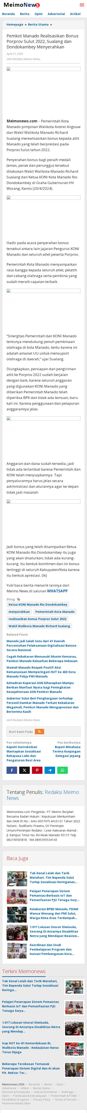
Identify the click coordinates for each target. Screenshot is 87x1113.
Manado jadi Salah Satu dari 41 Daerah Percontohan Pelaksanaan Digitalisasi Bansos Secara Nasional (41, 645)
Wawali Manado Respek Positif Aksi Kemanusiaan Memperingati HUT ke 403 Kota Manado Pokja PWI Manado (41, 671)
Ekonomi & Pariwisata (16, 1092)
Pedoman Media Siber (16, 1103)
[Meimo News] (21, 5)
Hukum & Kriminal (45, 1092)
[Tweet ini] (24, 770)
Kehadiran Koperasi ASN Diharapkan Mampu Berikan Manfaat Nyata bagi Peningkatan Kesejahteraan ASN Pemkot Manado (40, 687)
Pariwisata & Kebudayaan (30, 1096)
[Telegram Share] (50, 770)
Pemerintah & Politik (64, 1096)
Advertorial (9, 1088)
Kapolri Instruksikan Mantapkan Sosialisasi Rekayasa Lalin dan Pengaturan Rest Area (24, 751)
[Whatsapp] (62, 770)
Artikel (25, 1088)
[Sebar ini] (12, 770)
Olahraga (67, 1092)
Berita (48, 1084)
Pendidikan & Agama (15, 1099)
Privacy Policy (41, 1099)
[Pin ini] (37, 770)
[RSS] (39, 731)
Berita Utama (41, 1088)
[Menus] (82, 5)
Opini (59, 1084)
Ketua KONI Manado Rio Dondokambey (38, 604)
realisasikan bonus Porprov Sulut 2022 (37, 619)
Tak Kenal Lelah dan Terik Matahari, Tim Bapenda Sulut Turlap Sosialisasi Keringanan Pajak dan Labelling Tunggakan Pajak (54, 882)
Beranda (34, 1084)
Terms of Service (65, 1099)
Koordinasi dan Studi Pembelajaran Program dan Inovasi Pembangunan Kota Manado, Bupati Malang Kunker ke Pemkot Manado (53, 954)
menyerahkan (19, 612)
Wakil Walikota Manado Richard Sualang (39, 626)
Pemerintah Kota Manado (55, 612)
